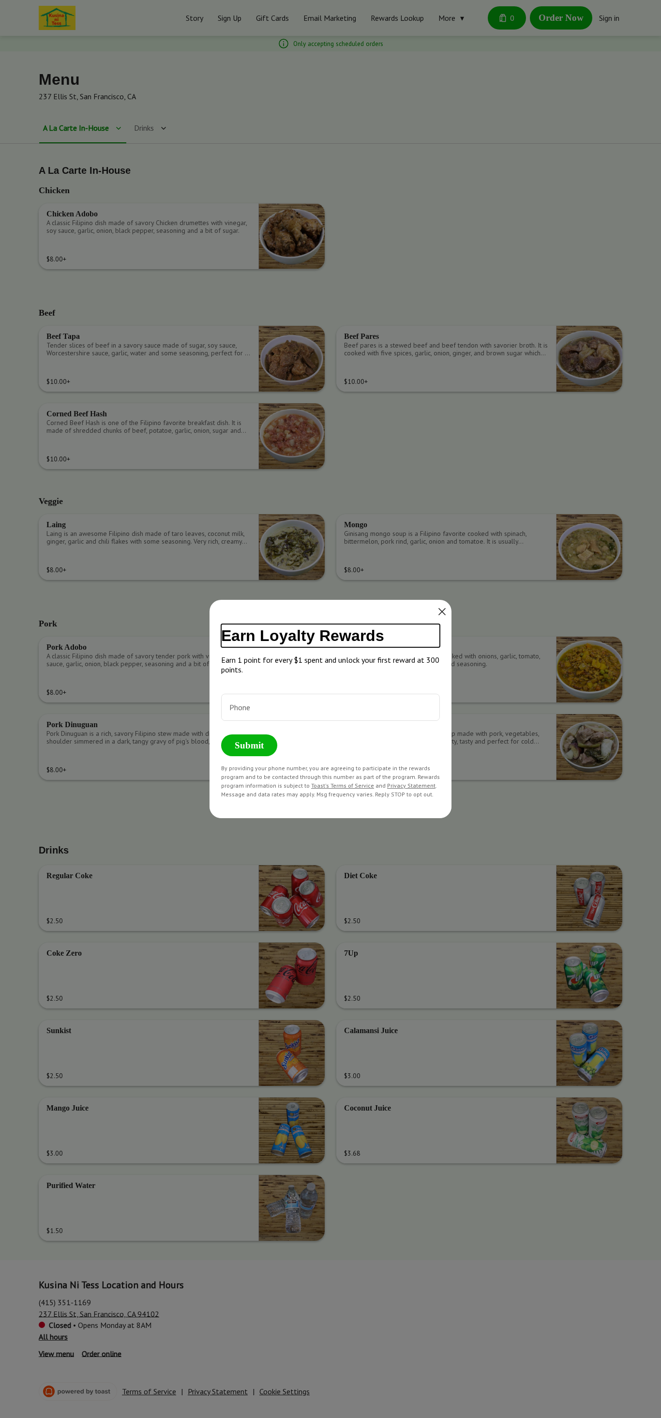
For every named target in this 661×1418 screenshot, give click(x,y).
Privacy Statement (411, 785)
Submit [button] (249, 745)
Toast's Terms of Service (342, 785)
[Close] (442, 611)
